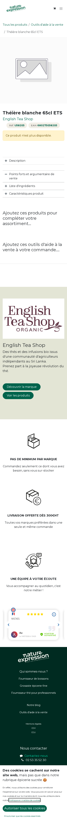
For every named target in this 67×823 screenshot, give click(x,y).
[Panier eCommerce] (54, 8)
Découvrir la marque (22, 386)
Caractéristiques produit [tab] (26, 193)
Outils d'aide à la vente (47, 24)
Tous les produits (15, 24)
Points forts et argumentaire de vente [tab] (31, 176)
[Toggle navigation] (61, 8)
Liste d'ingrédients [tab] (22, 186)
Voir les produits (18, 395)
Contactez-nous (36, 755)
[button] (25, 808)
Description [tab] (17, 160)
